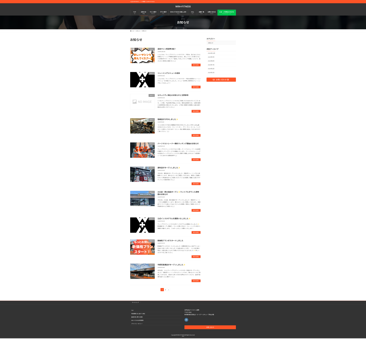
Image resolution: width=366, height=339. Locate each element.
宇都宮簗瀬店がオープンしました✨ (171, 265)
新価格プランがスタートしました (170, 240)
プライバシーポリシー (137, 323)
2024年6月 (211, 68)
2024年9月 (211, 57)
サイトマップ (135, 302)
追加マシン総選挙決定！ (167, 49)
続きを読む (196, 65)
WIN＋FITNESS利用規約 (137, 320)
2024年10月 (211, 53)
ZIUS (183, 336)
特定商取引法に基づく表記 (138, 313)
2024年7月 (211, 65)
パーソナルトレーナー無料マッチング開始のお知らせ (178, 143)
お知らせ (210, 43)
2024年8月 (211, 61)
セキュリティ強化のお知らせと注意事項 (173, 95)
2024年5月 (211, 72)
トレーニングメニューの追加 (169, 73)
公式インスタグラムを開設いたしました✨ (174, 218)
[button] (210, 327)
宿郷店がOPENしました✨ (168, 119)
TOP (132, 310)
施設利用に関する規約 (137, 317)
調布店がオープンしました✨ (169, 168)
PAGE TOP (356, 327)
